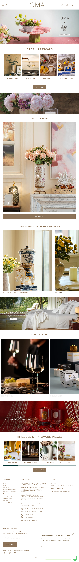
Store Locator (7, 502)
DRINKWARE (30, 78)
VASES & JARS (12, 78)
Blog (4, 485)
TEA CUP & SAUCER (66, 462)
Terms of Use (7, 493)
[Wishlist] (62, 5)
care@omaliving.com (30, 520)
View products (39, 216)
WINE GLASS (12, 462)
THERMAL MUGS (48, 462)
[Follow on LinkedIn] (15, 553)
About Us (6, 487)
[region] (39, 27)
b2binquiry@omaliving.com (62, 491)
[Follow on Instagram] (10, 553)
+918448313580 (29, 517)
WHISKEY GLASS (30, 462)
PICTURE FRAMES (66, 78)
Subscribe (56, 553)
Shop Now (40, 87)
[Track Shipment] (67, 4)
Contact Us (6, 500)
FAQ (4, 483)
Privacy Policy (7, 496)
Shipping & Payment (9, 489)
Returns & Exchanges (9, 491)
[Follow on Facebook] (4, 553)
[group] (39, 27)
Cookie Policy (7, 498)
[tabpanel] (12, 66)
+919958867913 (28, 514)
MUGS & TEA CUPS (48, 78)
